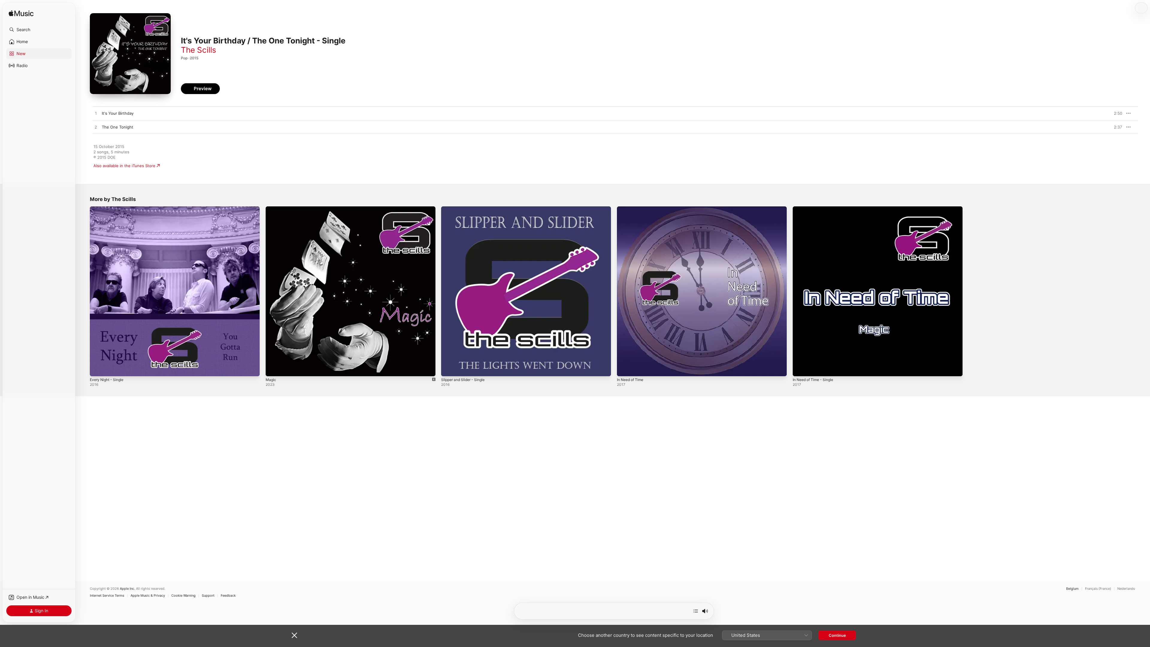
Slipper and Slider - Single (465, 208)
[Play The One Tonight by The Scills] (96, 127)
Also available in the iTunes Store (124, 165)
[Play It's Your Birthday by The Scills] (96, 113)
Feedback (228, 595)
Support (208, 595)
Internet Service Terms (107, 595)
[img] (21, 13)
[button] (39, 30)
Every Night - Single (108, 208)
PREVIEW (1115, 113)
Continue (837, 635)
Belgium (1072, 588)
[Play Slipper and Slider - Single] (448, 368)
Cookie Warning (183, 595)
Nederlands (1126, 588)
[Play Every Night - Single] (97, 368)
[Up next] (695, 611)
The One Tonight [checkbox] (117, 127)
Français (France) (1098, 588)
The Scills (198, 50)
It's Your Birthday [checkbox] (118, 113)
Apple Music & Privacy (148, 595)
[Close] (294, 635)
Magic (271, 208)
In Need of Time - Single (815, 208)
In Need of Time (632, 208)
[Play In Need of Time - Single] (800, 368)
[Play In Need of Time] (624, 368)
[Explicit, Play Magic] (273, 368)
